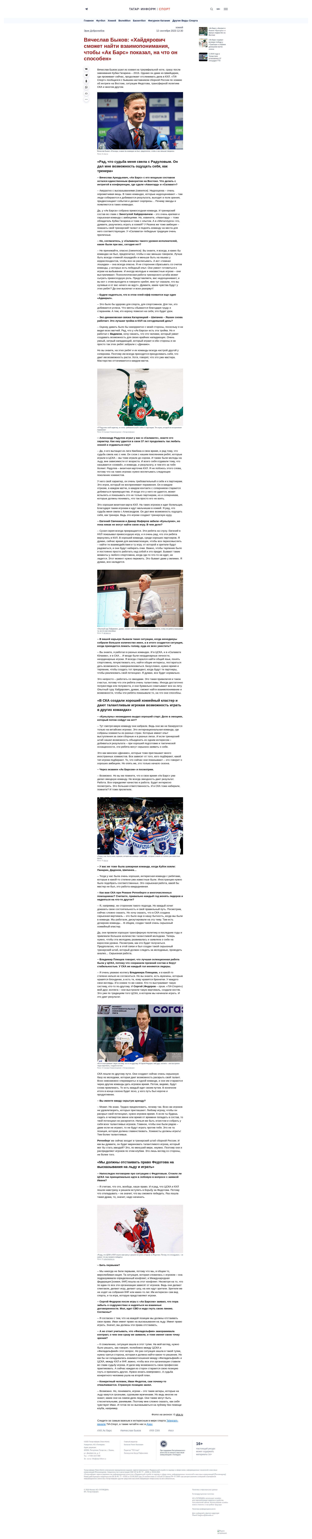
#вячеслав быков (131, 1430)
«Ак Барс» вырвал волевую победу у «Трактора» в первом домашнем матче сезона (217, 44)
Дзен (149, 1424)
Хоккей (112, 20)
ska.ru (106, 861)
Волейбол (124, 20)
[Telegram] (86, 9)
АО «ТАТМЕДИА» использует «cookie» (206, 1498)
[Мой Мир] (86, 93)
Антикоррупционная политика (203, 1494)
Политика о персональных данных (205, 1490)
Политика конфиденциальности (203, 1509)
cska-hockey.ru (109, 1259)
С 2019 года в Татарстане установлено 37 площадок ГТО (215, 57)
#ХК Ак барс (105, 1430)
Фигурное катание (159, 20)
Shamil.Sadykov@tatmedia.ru (202, 1515)
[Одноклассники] (86, 81)
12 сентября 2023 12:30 (169, 30)
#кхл (171, 1430)
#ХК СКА (155, 1430)
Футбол (100, 20)
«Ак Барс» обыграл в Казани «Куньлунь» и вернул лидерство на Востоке (217, 31)
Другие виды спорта (185, 20)
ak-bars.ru (107, 633)
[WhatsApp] (86, 87)
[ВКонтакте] (86, 68)
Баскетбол (139, 20)
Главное (89, 20)
